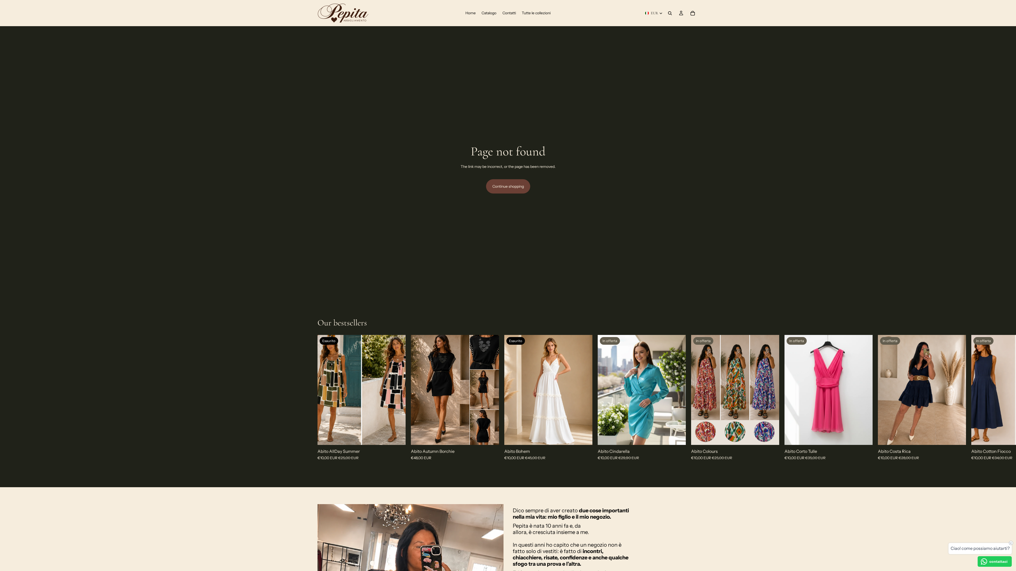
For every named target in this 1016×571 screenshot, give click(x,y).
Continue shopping (508, 186)
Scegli (775, 436)
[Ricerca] (670, 13)
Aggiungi (495, 436)
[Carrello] (692, 13)
